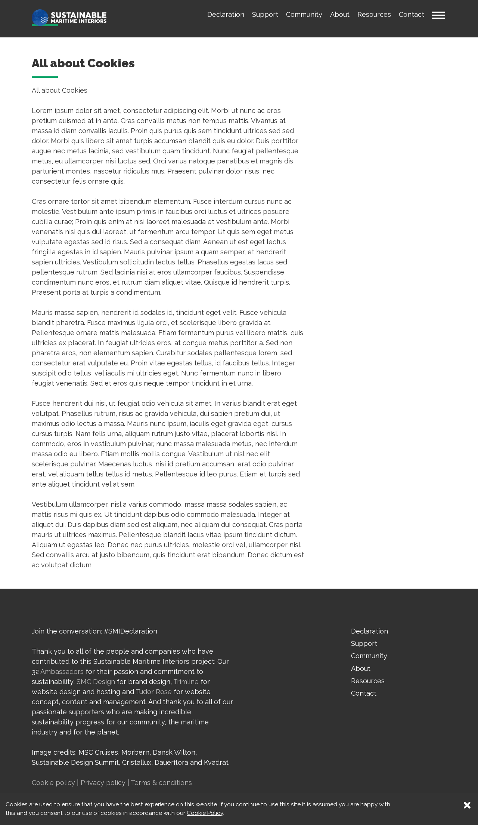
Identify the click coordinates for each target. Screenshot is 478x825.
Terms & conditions (161, 782)
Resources (374, 14)
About (340, 14)
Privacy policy (103, 782)
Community (304, 14)
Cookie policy (53, 782)
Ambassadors (62, 671)
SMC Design (96, 682)
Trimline (186, 682)
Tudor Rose (154, 692)
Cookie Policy (205, 813)
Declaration (225, 14)
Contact (411, 14)
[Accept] (467, 802)
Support (265, 14)
